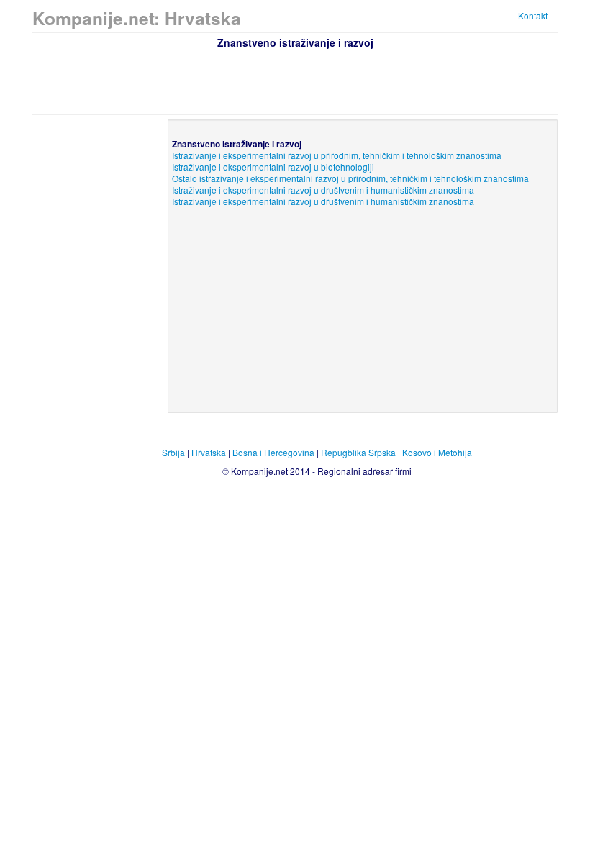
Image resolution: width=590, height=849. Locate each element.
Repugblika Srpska (358, 452)
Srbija (173, 452)
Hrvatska (208, 452)
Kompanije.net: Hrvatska (136, 18)
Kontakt (533, 15)
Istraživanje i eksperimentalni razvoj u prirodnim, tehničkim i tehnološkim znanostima (337, 155)
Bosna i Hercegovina (273, 452)
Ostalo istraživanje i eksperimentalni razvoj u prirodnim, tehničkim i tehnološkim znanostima (350, 178)
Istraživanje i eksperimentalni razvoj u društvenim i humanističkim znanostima (323, 189)
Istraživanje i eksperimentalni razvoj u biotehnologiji (273, 166)
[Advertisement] (295, 79)
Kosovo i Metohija (437, 452)
